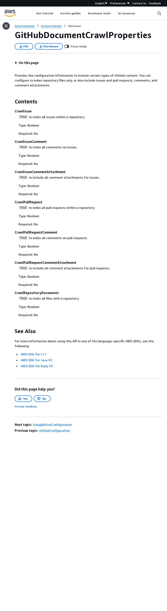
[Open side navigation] (6, 26)
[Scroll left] (33, 13)
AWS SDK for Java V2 (36, 360)
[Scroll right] (138, 13)
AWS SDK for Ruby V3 (37, 366)
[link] (74, 26)
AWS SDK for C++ (33, 354)
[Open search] (159, 13)
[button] (26, 63)
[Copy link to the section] (11, 102)
